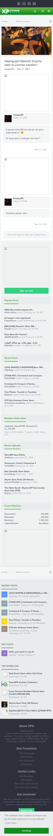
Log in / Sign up (35, 11)
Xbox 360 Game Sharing (26, 787)
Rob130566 (9, 378)
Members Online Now (15, 418)
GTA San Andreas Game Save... (19, 400)
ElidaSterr (9, 345)
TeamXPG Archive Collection (23, 682)
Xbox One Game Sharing (26, 783)
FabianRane (10, 320)
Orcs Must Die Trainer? (15, 334)
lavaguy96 (9, 69)
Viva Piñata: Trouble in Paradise (20, 392)
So (4, 629)
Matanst (8, 394)
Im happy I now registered (17, 318)
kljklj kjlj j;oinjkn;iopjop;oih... (19, 309)
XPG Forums (26, 757)
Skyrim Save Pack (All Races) (19, 479)
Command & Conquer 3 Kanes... (20, 384)
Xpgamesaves (26, 731)
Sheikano (8, 457)
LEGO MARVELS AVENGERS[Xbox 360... (24, 367)
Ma (4, 621)
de (4, 653)
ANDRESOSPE (11, 337)
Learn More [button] (11, 823)
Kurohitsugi (9, 474)
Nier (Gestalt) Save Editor (17, 471)
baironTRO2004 (11, 482)
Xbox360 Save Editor (14, 455)
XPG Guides (26, 780)
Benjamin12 (31, 426)
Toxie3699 (9, 466)
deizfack (12, 655)
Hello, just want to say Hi (21, 652)
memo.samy (10, 312)
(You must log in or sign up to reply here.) (26, 234)
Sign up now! (26, 291)
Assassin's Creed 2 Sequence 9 (20, 463)
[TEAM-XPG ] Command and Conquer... (23, 375)
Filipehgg (8, 370)
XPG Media (26, 764)
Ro (4, 603)
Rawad (7, 329)
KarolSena (44, 523)
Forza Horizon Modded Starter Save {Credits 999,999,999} (26, 692)
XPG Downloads (26, 760)
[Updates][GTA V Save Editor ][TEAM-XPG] (30, 710)
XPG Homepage (26, 753)
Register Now (26, 810)
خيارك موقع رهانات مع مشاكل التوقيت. (21, 343)
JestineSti (8, 426)
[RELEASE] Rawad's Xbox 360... (20, 326)
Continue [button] (26, 830)
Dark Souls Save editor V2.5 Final (25, 673)
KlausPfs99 (20, 426)
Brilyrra (7, 493)
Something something (14, 403)
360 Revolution (27, 776)
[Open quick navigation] (50, 21)
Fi (4, 594)
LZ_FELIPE (9, 429)
